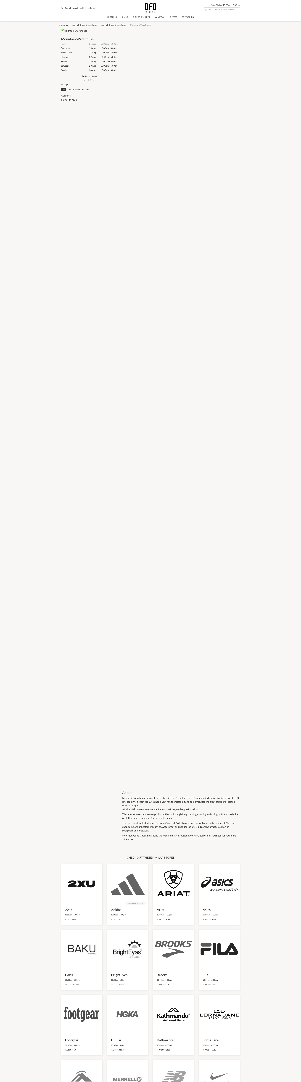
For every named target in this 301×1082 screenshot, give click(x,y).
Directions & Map (141, 17)
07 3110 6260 (70, 100)
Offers (173, 17)
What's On (160, 17)
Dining (124, 17)
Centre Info (188, 17)
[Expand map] (181, 407)
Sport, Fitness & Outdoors (84, 25)
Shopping (112, 17)
